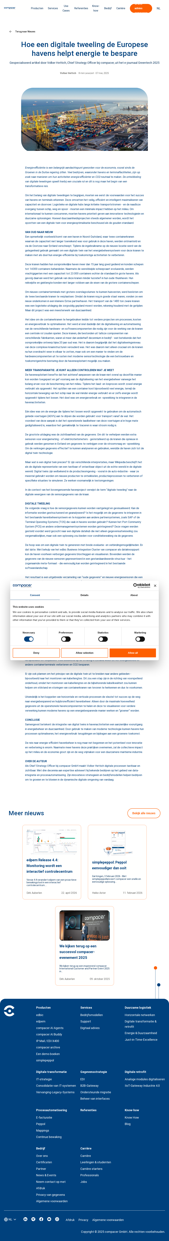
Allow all (133, 652)
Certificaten (44, 1162)
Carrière (85, 1156)
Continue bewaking (49, 1137)
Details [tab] (85, 595)
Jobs (83, 1181)
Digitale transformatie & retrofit (140, 1024)
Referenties (81, 8)
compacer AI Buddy (49, 1034)
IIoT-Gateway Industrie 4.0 (142, 1085)
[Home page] (9, 8)
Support (85, 1021)
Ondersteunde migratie (95, 1092)
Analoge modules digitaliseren (145, 1079)
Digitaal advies (90, 1028)
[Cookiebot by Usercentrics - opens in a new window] (135, 585)
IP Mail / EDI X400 (47, 1041)
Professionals (89, 1175)
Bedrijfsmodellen (91, 1015)
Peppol (40, 1124)
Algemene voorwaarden (52, 1201)
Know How (132, 1117)
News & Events (46, 1175)
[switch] (66, 639)
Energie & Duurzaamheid (141, 1033)
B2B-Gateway (89, 1085)
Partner (41, 1169)
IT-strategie (44, 1079)
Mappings (42, 1130)
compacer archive (48, 1047)
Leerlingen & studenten (95, 1162)
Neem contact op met (51, 1181)
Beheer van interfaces (95, 1098)
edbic (39, 1015)
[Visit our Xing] (33, 1220)
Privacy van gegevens (50, 1194)
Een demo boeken (48, 1054)
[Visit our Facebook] (41, 1220)
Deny (36, 652)
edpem (40, 1021)
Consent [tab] (35, 595)
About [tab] (134, 595)
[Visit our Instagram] (57, 1220)
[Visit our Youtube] (49, 1220)
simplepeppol (45, 1060)
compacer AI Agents (50, 1028)
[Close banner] (155, 586)
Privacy (83, 1220)
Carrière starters (91, 1169)
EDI (82, 1079)
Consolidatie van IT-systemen (56, 1085)
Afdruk (40, 1188)
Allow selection (84, 652)
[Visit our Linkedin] (25, 1220)
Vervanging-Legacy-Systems (55, 1092)
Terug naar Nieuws (25, 31)
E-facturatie (44, 1117)
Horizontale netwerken (140, 1015)
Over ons (42, 1156)
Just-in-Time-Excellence (141, 1039)
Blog (128, 1124)
